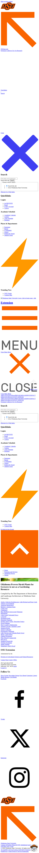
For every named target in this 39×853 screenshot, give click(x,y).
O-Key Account (9, 206)
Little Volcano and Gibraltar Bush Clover (12, 633)
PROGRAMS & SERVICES (23, 395)
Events (6, 675)
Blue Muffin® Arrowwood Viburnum (11, 612)
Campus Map (8, 295)
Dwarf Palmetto (5, 623)
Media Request (5, 677)
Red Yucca (4, 639)
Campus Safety (17, 850)
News (13, 395)
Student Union (8, 235)
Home (6, 570)
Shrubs (6, 575)
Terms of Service (17, 851)
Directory (3, 192)
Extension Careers (32, 675)
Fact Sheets (23, 675)
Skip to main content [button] (7, 1)
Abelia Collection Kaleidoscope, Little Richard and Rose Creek (19, 602)
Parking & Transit (9, 233)
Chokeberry (4, 610)
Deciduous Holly (6, 618)
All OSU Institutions (21, 845)
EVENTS (9, 395)
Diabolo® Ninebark (6, 620)
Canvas (6, 208)
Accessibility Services (7, 850)
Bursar (6, 229)
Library (6, 232)
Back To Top (33, 389)
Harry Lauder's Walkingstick (9, 625)
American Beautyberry (7, 605)
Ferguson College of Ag (8, 50)
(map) (15, 666)
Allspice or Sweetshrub (7, 603)
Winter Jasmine (5, 644)
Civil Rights (13, 677)
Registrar (7, 220)
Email (6, 205)
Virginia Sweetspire (6, 643)
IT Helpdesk (8, 230)
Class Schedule (8, 218)
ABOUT (3, 395)
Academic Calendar (10, 215)
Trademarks (25, 851)
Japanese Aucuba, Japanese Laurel (10, 626)
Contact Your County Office (9, 660)
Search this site (5, 180)
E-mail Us (4, 668)
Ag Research (18, 50)
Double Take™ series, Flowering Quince (12, 621)
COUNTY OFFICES (17, 397)
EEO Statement (26, 850)
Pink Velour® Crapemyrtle (8, 638)
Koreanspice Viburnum (7, 631)
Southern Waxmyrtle (7, 641)
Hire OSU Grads (8, 846)
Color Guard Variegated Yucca (9, 615)
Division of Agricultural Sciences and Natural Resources (17, 657)
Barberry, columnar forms (8, 607)
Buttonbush (4, 613)
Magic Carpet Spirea (7, 634)
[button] (19, 92)
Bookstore (7, 227)
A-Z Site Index (10, 192)
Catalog (6, 217)
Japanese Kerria (5, 628)
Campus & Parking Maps (8, 845)
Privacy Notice (8, 851)
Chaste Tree (4, 608)
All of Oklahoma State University (17, 188)
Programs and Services (10, 572)
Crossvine (3, 616)
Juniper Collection (6, 630)
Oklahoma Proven (9, 573)
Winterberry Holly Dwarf (8, 646)
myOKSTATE (8, 203)
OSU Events (8, 293)
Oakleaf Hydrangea (6, 636)
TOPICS (8, 397)
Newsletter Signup (14, 675)
